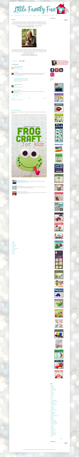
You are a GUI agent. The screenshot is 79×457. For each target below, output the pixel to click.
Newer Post (13, 98)
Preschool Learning (54, 422)
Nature (34, 15)
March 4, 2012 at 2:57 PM (18, 81)
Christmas (52, 392)
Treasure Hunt (53, 433)
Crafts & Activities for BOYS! (21, 180)
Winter (52, 435)
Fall (51, 398)
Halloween (52, 407)
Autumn (52, 387)
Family (52, 399)
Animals (39, 15)
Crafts (30, 15)
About (13, 254)
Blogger (54, 449)
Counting (52, 394)
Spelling (52, 427)
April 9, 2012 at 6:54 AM (18, 93)
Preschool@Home (45, 15)
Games (52, 406)
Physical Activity (53, 420)
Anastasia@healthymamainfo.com (19, 78)
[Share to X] (21, 61)
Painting (52, 418)
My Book (57, 15)
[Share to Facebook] (22, 61)
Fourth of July (53, 405)
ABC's (23, 15)
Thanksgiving (53, 432)
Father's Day (14, 246)
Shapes (52, 425)
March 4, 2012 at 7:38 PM (18, 87)
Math (27, 15)
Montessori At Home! (17, 66)
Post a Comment (15, 95)
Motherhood (53, 414)
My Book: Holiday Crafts (55, 415)
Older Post (44, 98)
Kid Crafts (13, 249)
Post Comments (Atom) (19, 99)
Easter (52, 395)
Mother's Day (53, 413)
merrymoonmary (46, 449)
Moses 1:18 (38, 26)
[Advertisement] (39, 104)
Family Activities (17, 15)
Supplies (13, 253)
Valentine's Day (53, 434)
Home (12, 15)
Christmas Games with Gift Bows (22, 191)
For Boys (52, 15)
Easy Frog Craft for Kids (16, 110)
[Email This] (19, 61)
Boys (52, 391)
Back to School (53, 388)
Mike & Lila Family (17, 84)
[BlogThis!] (20, 61)
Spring (13, 243)
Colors (52, 393)
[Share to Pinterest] (24, 61)
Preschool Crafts (53, 421)
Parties (52, 419)
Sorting (52, 426)
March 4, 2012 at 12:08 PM (18, 75)
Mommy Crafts (53, 412)
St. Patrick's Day (53, 429)
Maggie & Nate (16, 90)
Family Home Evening (54, 401)
